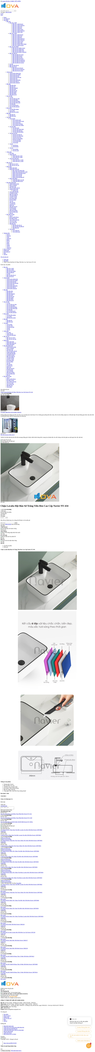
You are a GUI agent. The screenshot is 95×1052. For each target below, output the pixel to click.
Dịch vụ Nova (7, 249)
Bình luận (3, 802)
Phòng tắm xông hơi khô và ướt (19, 172)
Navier (8, 234)
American (9, 247)
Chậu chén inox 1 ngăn (17, 160)
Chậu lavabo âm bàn (14, 76)
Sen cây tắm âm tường (15, 101)
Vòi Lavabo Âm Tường (18, 125)
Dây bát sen (12, 202)
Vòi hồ (11, 144)
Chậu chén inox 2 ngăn (17, 161)
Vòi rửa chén (13, 126)
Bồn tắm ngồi (13, 89)
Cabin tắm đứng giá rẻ (17, 181)
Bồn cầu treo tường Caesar (18, 48)
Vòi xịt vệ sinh (13, 221)
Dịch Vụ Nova (7, 1015)
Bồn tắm (9, 84)
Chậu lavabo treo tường (15, 74)
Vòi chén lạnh (15, 128)
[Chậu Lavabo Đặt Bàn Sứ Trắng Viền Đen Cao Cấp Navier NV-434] (30, 501)
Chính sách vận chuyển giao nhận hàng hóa (14, 1027)
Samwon (9, 235)
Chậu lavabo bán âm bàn (15, 77)
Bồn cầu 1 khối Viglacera (18, 25)
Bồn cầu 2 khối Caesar (17, 41)
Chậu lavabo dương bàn (15, 73)
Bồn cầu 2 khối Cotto (17, 42)
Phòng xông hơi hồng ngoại (19, 173)
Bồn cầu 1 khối (13, 22)
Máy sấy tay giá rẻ (14, 164)
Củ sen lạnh (15, 142)
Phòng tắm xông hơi (14, 169)
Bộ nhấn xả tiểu (13, 218)
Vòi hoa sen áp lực (16, 137)
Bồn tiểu (9, 113)
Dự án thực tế (7, 251)
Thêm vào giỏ (4, 527)
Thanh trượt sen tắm (14, 183)
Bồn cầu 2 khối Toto (17, 36)
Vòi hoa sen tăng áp (17, 134)
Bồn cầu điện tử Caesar (17, 54)
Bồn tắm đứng (13, 93)
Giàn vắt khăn (13, 209)
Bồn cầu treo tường (14, 46)
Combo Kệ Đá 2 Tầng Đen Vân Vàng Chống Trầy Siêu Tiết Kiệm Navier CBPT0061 (21, 845)
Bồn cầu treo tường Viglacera (19, 52)
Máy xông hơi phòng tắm (18, 170)
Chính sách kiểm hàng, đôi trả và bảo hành (14, 1030)
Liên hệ (5, 254)
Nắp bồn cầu (13, 223)
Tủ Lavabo (12, 110)
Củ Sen (11, 97)
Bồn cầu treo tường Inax (18, 49)
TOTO (8, 246)
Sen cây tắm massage (14, 106)
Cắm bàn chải (13, 186)
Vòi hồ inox (15, 145)
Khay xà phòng (13, 185)
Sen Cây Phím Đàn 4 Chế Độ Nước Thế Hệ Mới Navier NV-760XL (17, 822)
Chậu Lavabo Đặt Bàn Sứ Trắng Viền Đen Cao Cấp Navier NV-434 (17, 392)
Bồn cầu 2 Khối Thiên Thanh (19, 44)
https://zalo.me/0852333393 (10, 1043)
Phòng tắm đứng (13, 178)
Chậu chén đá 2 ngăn (17, 156)
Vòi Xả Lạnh (15, 150)
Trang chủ (6, 259)
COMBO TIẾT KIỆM (15, 1)
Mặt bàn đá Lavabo (14, 112)
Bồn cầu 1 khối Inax (17, 28)
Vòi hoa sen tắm (13, 133)
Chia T (11, 215)
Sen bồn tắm (12, 104)
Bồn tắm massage (14, 88)
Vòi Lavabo (12, 118)
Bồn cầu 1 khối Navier (17, 24)
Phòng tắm (9, 166)
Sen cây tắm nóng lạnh (15, 102)
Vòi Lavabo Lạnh (16, 120)
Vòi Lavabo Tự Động (17, 124)
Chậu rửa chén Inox (14, 158)
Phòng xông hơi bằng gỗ (18, 177)
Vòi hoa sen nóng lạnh (17, 136)
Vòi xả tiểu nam (16, 231)
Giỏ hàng (2, 14)
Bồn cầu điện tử (13, 53)
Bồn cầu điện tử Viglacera (18, 61)
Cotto (8, 237)
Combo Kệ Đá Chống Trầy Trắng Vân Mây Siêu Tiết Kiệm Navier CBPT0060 (19, 856)
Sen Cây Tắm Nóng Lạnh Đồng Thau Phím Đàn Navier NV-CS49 (16, 818)
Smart (8, 242)
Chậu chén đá (13, 154)
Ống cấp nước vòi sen (15, 187)
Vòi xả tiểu (12, 229)
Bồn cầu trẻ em (13, 66)
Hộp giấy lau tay (13, 206)
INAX (8, 241)
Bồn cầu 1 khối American (18, 30)
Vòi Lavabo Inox (16, 122)
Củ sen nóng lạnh (16, 141)
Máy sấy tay (9, 162)
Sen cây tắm (9, 96)
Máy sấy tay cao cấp (14, 165)
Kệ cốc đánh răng (14, 211)
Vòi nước (9, 117)
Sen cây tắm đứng (14, 100)
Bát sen (11, 213)
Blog (5, 253)
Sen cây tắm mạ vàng (15, 98)
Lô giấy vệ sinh (13, 197)
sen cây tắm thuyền (14, 105)
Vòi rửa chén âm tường (17, 132)
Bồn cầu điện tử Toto (17, 57)
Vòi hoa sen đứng (16, 140)
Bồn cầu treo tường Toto (18, 50)
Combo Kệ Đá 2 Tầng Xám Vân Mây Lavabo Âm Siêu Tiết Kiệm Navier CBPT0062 (21, 835)
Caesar (8, 245)
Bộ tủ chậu (9, 108)
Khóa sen (12, 205)
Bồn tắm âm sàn (13, 90)
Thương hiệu (7, 233)
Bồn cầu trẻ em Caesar (17, 70)
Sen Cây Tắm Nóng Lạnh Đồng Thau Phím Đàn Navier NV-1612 (16, 814)
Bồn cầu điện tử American (18, 60)
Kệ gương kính (13, 198)
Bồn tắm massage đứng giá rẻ (7, 434)
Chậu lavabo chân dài (15, 82)
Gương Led (15, 190)
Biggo (8, 239)
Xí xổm (11, 64)
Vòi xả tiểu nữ (15, 230)
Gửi (16, 522)
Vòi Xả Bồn (15, 149)
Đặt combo (3, 891)
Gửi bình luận (4, 806)
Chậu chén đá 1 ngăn (17, 157)
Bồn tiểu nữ (12, 114)
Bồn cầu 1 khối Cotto (17, 32)
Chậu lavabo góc (13, 78)
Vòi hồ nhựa (15, 146)
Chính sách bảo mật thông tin (10, 1028)
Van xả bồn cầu (13, 222)
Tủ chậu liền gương (14, 109)
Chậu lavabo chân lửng (15, 80)
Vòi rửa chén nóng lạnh (18, 129)
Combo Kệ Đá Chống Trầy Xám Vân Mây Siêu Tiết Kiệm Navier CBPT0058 (19, 867)
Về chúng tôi (7, 18)
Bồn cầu (8, 21)
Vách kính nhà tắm (14, 191)
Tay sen (11, 201)
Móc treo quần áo (14, 194)
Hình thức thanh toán (9, 1026)
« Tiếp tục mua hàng (5, 1050)
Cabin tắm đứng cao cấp (18, 179)
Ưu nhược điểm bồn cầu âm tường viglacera (11, 412)
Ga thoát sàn (12, 203)
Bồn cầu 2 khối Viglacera (18, 40)
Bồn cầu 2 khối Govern (18, 45)
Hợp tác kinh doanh (8, 1031)
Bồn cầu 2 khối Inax (17, 37)
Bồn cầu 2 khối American (18, 38)
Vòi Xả (11, 148)
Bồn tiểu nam (13, 116)
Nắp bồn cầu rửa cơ (17, 225)
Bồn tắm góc (13, 86)
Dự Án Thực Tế (7, 1018)
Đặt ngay (8, 838)
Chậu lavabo (9, 72)
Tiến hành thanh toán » (16, 1050)
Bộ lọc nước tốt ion (14, 217)
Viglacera (9, 238)
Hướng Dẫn (6, 1017)
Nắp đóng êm (15, 227)
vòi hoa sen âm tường (17, 138)
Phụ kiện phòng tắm (11, 182)
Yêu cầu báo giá (4, 257)
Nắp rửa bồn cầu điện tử (18, 226)
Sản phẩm (6, 20)
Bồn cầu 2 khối (13, 33)
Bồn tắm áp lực (13, 94)
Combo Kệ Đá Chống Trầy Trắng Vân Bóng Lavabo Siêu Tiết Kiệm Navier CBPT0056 (21, 877)
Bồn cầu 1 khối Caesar (17, 29)
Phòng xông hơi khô (17, 174)
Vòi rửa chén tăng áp (17, 130)
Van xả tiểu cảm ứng (14, 219)
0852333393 (8, 524)
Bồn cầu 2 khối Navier (17, 34)
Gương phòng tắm (14, 189)
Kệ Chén (12, 153)
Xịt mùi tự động (13, 195)
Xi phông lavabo (13, 193)
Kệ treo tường (13, 199)
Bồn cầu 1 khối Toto (17, 26)
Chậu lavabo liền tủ (14, 81)
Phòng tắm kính (13, 168)
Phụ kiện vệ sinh (10, 214)
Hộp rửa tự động (13, 210)
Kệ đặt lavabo (13, 207)
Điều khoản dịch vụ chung (10, 1034)
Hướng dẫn (6, 250)
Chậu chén (9, 152)
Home (5, 17)
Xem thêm (3, 796)
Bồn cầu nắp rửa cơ (14, 65)
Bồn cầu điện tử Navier (17, 58)
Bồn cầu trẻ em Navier (17, 68)
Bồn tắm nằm (13, 85)
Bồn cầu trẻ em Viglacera (18, 69)
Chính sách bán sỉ (8, 1032)
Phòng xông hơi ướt (17, 176)
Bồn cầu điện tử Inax (17, 56)
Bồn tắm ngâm (13, 92)
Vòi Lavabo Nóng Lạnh (18, 121)
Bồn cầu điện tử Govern (18, 62)
